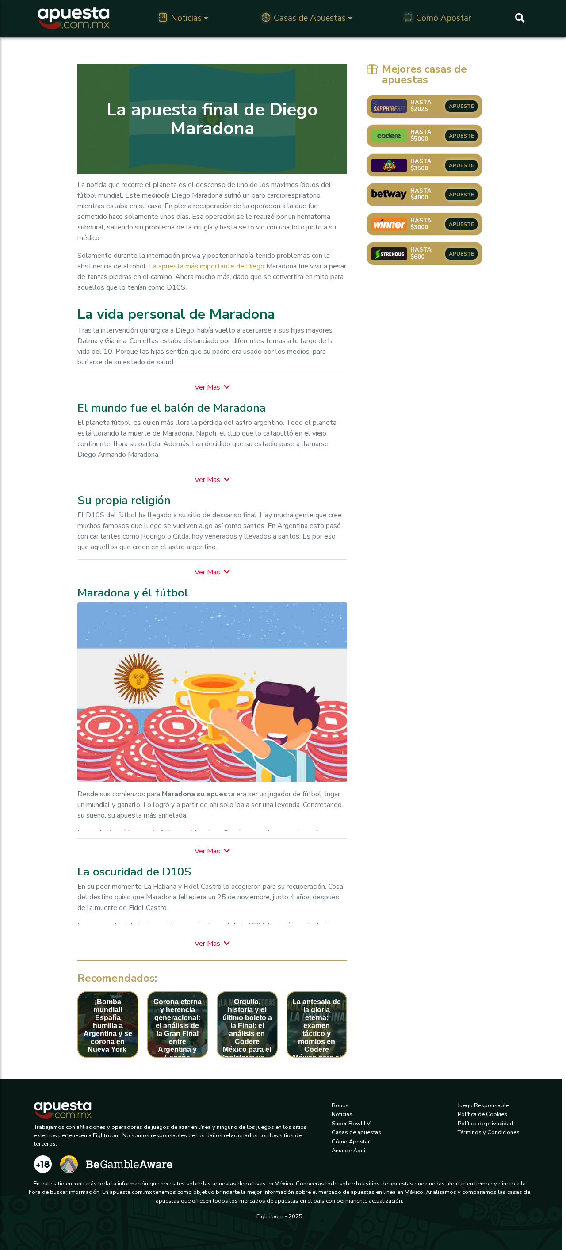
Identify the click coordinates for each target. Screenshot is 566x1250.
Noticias (186, 18)
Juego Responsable (483, 1105)
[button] (212, 387)
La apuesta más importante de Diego (206, 266)
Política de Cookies (482, 1114)
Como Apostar (443, 18)
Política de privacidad (485, 1124)
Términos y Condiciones (489, 1132)
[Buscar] (519, 18)
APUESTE (461, 106)
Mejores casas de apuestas (424, 74)
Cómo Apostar (351, 1142)
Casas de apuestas (356, 1132)
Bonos (340, 1105)
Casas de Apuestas (310, 18)
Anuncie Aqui (348, 1150)
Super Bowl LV (351, 1124)
